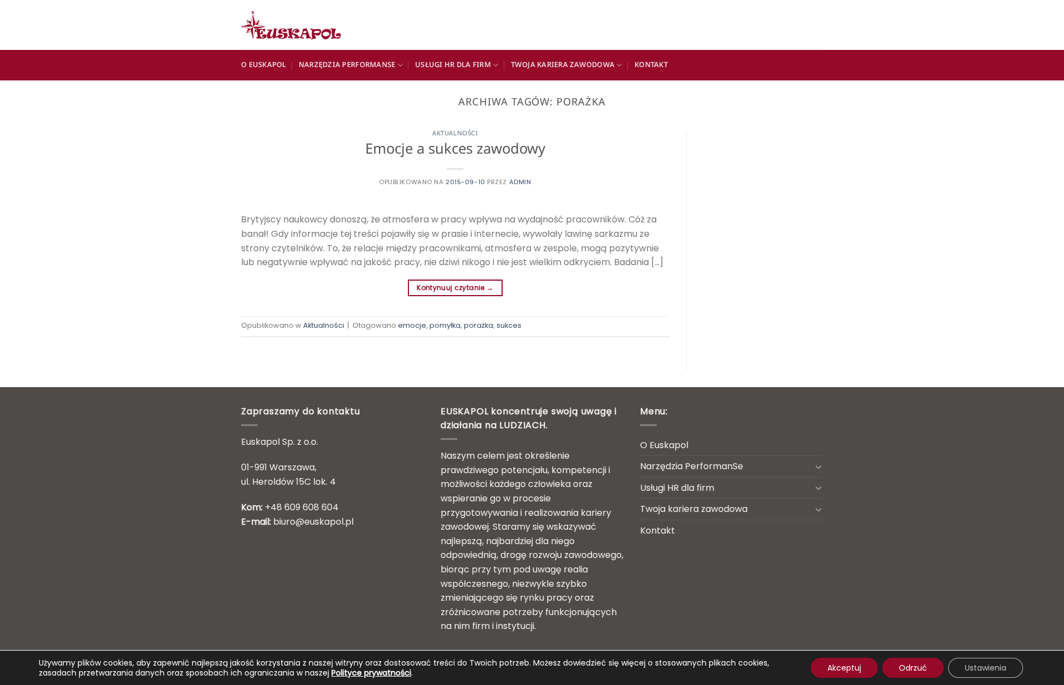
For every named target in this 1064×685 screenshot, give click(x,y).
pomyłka (445, 325)
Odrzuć (913, 667)
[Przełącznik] (818, 466)
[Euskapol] (296, 25)
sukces (509, 325)
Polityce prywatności (371, 672)
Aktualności (455, 134)
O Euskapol (264, 65)
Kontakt (651, 65)
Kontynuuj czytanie (455, 287)
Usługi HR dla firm (453, 65)
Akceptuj (844, 667)
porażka (478, 325)
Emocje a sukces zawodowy (455, 150)
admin (520, 181)
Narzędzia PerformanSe (347, 65)
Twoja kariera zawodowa (563, 65)
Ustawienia (985, 667)
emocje (412, 325)
